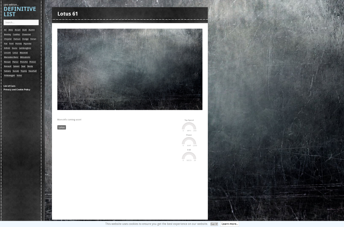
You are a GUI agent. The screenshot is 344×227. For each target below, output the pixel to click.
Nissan (7, 62)
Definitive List (20, 10)
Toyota (24, 71)
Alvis (11, 30)
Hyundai (27, 44)
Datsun (17, 39)
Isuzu (14, 48)
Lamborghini (25, 48)
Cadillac (16, 34)
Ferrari (33, 39)
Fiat (5, 44)
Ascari (17, 30)
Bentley (7, 34)
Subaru (7, 71)
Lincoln (7, 53)
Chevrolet (26, 34)
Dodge (25, 39)
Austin (32, 30)
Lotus (15, 53)
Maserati (24, 53)
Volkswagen (9, 75)
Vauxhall (33, 71)
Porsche (24, 62)
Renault (7, 66)
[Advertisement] (122, 113)
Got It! (214, 224)
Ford (11, 44)
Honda (18, 44)
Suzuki (16, 71)
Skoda (30, 66)
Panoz (15, 62)
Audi (24, 30)
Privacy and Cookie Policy (17, 89)
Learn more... (230, 224)
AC (5, 30)
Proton (33, 62)
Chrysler (8, 39)
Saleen (16, 66)
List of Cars (9, 86)
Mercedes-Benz (11, 57)
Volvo (19, 75)
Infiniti (7, 48)
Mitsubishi (25, 57)
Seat (23, 66)
